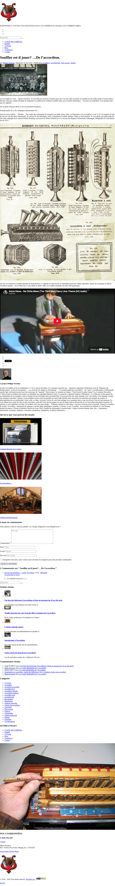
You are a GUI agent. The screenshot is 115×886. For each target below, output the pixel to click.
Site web (3, 555)
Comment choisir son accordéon (54, 672)
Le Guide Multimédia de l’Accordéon (32, 668)
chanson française (10, 703)
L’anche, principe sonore (13, 627)
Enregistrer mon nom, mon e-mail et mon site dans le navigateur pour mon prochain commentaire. (37, 560)
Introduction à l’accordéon (14, 640)
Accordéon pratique (11, 693)
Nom (2, 547)
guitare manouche (10, 715)
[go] (22, 38)
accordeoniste (55, 63)
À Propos (7, 734)
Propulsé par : (31, 879)
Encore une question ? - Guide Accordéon (19, 573)
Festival (7, 711)
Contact (7, 740)
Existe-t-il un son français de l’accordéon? (20, 653)
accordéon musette (11, 691)
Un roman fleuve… (6, 483)
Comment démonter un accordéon (10, 449)
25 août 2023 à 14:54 (12, 575)
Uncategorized (9, 721)
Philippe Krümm (9, 63)
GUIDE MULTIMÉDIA (13, 730)
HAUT (2, 883)
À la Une (7, 683)
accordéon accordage (11, 687)
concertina (8, 707)
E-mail (3, 551)
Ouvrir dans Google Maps (9, 851)
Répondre (43, 573)
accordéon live (9, 689)
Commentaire (5, 543)
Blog (6, 736)
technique (7, 719)
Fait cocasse (65, 63)
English (7, 732)
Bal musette (8, 699)
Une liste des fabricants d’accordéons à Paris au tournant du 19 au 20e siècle (33, 600)
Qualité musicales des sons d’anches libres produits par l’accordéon (29, 613)
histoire (73, 63)
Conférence (8, 738)
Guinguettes (8, 713)
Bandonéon (8, 701)
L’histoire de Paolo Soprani (8, 517)
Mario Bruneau (9, 668)
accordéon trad (9, 695)
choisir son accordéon (12, 705)
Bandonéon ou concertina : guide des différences (21, 672)
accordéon (46, 63)
